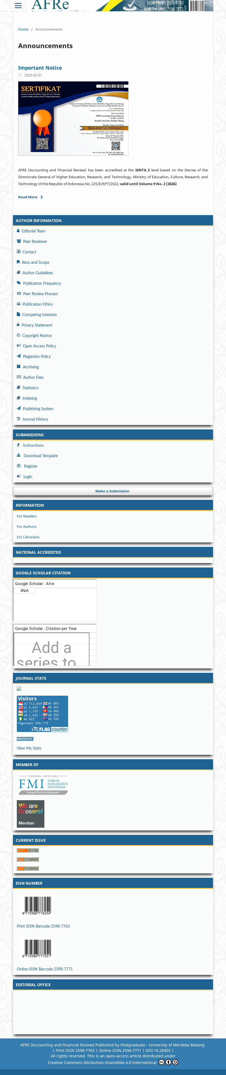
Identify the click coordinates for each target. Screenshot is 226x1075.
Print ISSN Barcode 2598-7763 (43, 926)
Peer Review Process (40, 294)
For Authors (26, 526)
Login (27, 477)
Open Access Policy (39, 346)
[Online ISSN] (113, 948)
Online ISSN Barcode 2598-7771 (45, 969)
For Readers (26, 516)
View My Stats (29, 748)
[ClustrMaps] (113, 688)
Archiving (31, 367)
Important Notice (40, 67)
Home (23, 29)
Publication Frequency (42, 284)
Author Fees (33, 378)
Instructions (33, 446)
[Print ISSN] (113, 905)
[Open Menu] (18, 5)
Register (30, 466)
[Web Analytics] (113, 739)
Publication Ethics (38, 304)
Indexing (30, 399)
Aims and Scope (35, 263)
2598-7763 (99, 1050)
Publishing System (38, 409)
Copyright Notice (37, 336)
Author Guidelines (38, 273)
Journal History (35, 419)
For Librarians (28, 536)
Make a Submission (112, 491)
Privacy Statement (36, 325)
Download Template (41, 456)
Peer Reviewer (35, 242)
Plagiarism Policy (37, 357)
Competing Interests (39, 315)
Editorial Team (33, 231)
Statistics (30, 388)
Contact (29, 252)
